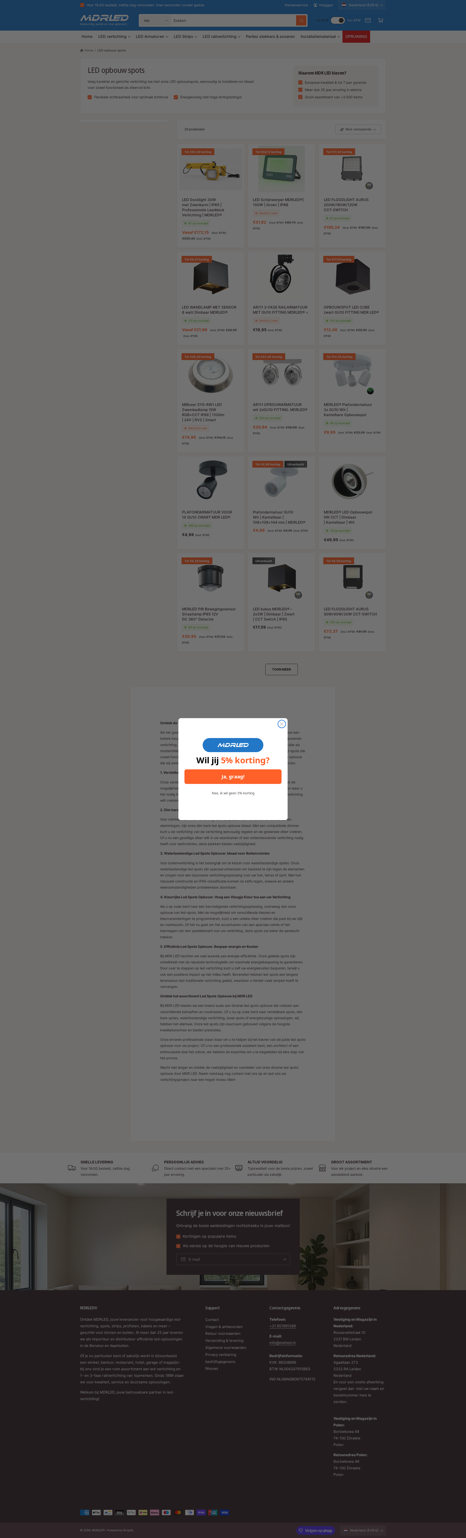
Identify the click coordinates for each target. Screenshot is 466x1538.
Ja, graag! (233, 776)
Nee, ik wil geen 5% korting (233, 793)
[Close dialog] (282, 724)
